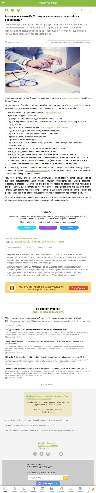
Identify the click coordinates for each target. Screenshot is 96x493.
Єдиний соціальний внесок (14, 247)
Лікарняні (40, 247)
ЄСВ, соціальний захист (53, 242)
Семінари (80, 491)
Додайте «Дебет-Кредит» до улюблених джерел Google (70, 42)
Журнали (61, 491)
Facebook (69, 228)
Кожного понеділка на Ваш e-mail (41, 473)
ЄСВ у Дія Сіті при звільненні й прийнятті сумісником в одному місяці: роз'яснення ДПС (44, 357)
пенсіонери (78, 105)
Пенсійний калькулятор (37, 170)
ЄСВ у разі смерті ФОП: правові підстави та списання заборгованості (36, 330)
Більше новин (47, 384)
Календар (42, 491)
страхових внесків (52, 112)
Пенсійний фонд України (25, 238)
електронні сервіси (71, 98)
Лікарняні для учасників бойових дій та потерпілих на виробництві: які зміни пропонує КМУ (46, 369)
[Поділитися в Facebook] (6, 10)
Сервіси (52, 491)
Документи (33, 491)
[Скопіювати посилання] (12, 10)
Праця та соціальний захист (27, 242)
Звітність (29, 247)
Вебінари (70, 491)
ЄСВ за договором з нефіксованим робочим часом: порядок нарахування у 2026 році (43, 318)
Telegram (26, 228)
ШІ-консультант (50, 483)
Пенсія (50, 247)
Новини (5, 491)
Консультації (23, 491)
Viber (48, 228)
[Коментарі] (18, 10)
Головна (14, 491)
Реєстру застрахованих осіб (56, 127)
